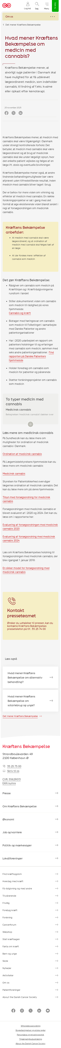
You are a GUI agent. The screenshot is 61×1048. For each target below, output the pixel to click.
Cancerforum (9, 924)
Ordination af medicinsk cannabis (22, 453)
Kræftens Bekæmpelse (26, 746)
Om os (6, 982)
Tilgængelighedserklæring (30, 1039)
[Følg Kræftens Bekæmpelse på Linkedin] (39, 1011)
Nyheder (7, 968)
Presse (7, 793)
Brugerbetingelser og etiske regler (31, 1030)
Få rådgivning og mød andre (17, 888)
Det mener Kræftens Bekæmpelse (23, 24)
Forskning (7, 917)
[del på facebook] (6, 113)
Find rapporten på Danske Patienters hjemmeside (31, 356)
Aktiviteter (8, 975)
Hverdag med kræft (13, 881)
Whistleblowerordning (30, 1026)
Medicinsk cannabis (14, 473)
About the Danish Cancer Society (20, 997)
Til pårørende (9, 895)
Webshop (7, 932)
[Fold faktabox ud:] (30, 424)
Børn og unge (10, 953)
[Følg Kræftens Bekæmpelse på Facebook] (13, 1011)
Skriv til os (13, 770)
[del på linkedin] (21, 113)
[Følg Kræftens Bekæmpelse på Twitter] (31, 1011)
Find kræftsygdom (12, 874)
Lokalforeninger (13, 858)
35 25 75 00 (14, 766)
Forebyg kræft (10, 910)
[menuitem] (27, 5)
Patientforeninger (11, 989)
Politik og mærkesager (17, 845)
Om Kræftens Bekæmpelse (20, 806)
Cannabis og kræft (20, 312)
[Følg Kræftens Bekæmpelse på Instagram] (22, 1011)
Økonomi (8, 819)
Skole (5, 961)
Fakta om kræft (11, 946)
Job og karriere (12, 832)
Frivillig (6, 903)
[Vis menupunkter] (30, 16)
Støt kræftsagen (11, 939)
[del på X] (13, 113)
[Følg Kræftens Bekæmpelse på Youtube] (48, 1011)
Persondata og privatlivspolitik (30, 1035)
